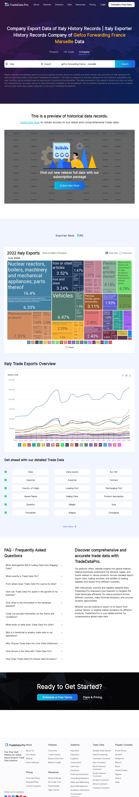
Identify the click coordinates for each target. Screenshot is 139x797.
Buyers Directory (55, 758)
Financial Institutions (79, 774)
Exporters (74, 754)
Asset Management (79, 786)
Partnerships (53, 786)
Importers (74, 750)
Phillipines (119, 758)
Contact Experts (33, 786)
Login (103, 4)
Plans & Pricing (92, 697)
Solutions (75, 744)
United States (121, 770)
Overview (52, 750)
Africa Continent (100, 784)
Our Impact (31, 754)
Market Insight (54, 762)
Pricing (29, 772)
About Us (30, 750)
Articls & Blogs (54, 778)
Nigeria (118, 774)
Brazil (117, 766)
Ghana (118, 778)
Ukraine (118, 754)
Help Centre (53, 790)
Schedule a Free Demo (121, 4)
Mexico (118, 762)
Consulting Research (79, 778)
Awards (29, 758)
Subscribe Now (30, 122)
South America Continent (99, 774)
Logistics (74, 758)
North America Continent (99, 767)
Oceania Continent (101, 788)
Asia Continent (99, 762)
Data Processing (100, 754)
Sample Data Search (102, 750)
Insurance (74, 770)
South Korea (120, 750)
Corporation (75, 762)
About (29, 744)
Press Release (32, 762)
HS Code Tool (54, 782)
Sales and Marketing (79, 782)
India (117, 782)
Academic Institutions (79, 790)
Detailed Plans (32, 782)
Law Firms (74, 766)
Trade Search (54, 754)
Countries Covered (101, 758)
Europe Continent (101, 780)
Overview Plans (33, 778)
